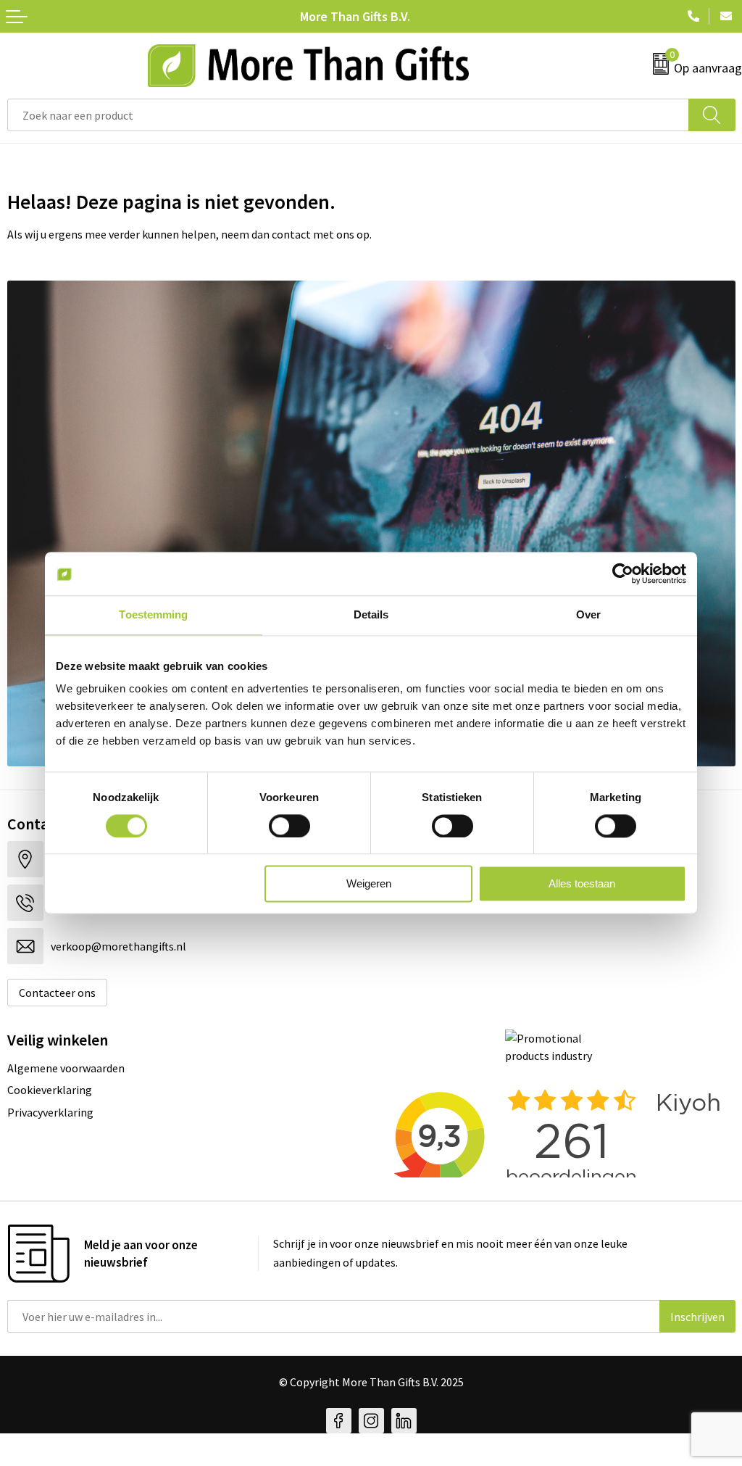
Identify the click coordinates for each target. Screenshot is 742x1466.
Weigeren (368, 884)
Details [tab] (371, 614)
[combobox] (348, 115)
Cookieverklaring (49, 1089)
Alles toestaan (582, 884)
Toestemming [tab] (153, 614)
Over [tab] (588, 614)
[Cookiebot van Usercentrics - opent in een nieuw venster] (622, 573)
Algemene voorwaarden (66, 1068)
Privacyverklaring (50, 1112)
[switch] (289, 825)
